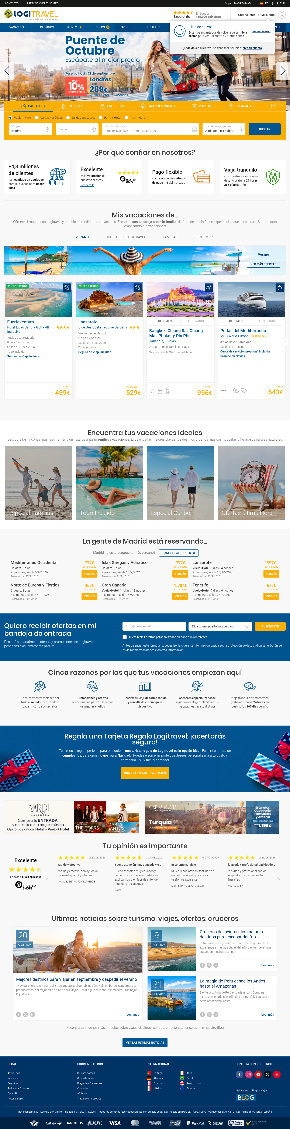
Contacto (11, 3)
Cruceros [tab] (115, 106)
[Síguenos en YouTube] (259, 1074)
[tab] (276, 37)
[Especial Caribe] (180, 483)
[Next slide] (281, 106)
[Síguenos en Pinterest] (277, 1074)
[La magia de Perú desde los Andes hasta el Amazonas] (202, 1014)
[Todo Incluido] (109, 483)
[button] (7, 71)
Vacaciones (18, 27)
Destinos (47, 27)
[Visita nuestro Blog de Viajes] (259, 1097)
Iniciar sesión (261, 31)
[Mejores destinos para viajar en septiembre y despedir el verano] (18, 1014)
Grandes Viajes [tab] (161, 106)
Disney (72, 27)
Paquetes (127, 27)
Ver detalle (87, 185)
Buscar (264, 129)
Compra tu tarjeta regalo (145, 773)
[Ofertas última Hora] (251, 483)
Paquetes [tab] (36, 106)
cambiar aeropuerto (178, 553)
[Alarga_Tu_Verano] (145, 71)
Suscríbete (270, 626)
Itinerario (196, 321)
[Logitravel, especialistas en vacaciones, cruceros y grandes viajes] (31, 13)
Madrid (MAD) (238, 3)
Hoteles (153, 27)
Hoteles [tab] (76, 106)
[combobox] (220, 626)
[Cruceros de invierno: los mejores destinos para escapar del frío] (202, 965)
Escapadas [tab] (244, 106)
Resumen (165, 321)
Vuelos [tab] (205, 106)
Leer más (133, 1014)
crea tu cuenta (252, 48)
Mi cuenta (268, 15)
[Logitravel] (197, 15)
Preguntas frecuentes (42, 3)
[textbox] (30, 129)
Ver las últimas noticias (145, 1042)
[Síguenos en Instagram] (249, 1074)
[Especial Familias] (38, 483)
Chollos (98, 27)
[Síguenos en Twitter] (268, 1074)
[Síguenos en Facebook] (240, 1074)
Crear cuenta (247, 15)
